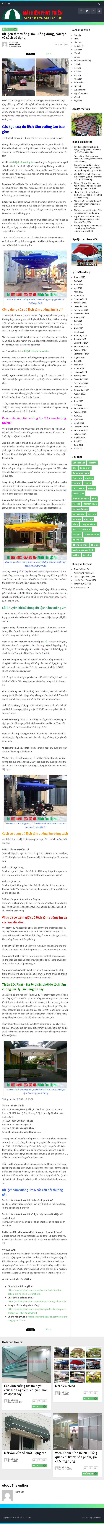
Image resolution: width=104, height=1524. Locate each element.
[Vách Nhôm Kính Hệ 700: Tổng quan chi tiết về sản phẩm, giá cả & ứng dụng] (77, 1431)
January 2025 (80, 339)
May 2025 (78, 324)
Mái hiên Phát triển (24, 1517)
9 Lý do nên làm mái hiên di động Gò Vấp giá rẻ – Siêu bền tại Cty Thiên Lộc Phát (87, 149)
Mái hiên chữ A (65, 1386)
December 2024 (81, 342)
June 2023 (78, 401)
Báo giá (77, 35)
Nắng (75, 524)
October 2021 (80, 434)
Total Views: (79, 583)
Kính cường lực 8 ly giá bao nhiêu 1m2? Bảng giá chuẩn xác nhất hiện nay (88, 158)
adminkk (15, 42)
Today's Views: (80, 569)
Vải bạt (77, 97)
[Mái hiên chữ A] (77, 1364)
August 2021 (79, 437)
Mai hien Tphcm (80, 509)
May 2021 (78, 448)
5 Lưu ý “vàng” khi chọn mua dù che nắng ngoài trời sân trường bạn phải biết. (88, 228)
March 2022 (79, 423)
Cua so (87, 483)
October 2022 (80, 412)
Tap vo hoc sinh (91, 534)
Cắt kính (78, 42)
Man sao (77, 519)
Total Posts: (80, 587)
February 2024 (80, 372)
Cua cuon (77, 478)
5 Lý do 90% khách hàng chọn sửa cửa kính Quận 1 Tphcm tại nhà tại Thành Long (88, 177)
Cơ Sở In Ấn (79, 46)
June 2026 (78, 284)
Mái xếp (77, 75)
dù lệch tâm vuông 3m (23, 162)
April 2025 (78, 328)
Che (74, 467)
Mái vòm (78, 71)
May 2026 (78, 288)
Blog (5, 29)
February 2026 (80, 299)
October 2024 (80, 350)
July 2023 (78, 397)
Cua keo (89, 478)
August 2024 (79, 357)
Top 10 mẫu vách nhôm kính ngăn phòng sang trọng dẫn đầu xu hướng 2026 (87, 219)
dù (46, 641)
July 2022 (78, 415)
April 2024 (78, 364)
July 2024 (78, 361)
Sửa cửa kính (79, 89)
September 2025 (81, 313)
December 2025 (81, 306)
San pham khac (88, 524)
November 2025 (81, 310)
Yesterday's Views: (82, 572)
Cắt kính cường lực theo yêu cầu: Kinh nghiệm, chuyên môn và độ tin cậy (26, 1390)
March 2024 (79, 368)
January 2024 (80, 375)
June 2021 (78, 444)
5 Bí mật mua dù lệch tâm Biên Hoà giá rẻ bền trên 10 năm (88, 211)
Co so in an (85, 467)
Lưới (94, 498)
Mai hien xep (78, 514)
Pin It (48, 53)
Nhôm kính (79, 82)
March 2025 (79, 331)
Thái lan (95, 544)
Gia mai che (78, 493)
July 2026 (78, 280)
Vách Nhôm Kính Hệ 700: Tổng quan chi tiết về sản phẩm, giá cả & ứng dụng (76, 1457)
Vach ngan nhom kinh (83, 550)
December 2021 (81, 426)
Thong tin (77, 539)
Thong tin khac (80, 544)
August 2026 (79, 277)
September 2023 (81, 390)
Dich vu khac (79, 488)
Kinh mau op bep (81, 498)
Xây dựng (78, 100)
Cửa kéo (77, 53)
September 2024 (81, 353)
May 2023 (78, 404)
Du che (91, 488)
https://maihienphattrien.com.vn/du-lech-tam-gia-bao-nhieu (37, 1301)
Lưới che (78, 64)
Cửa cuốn (78, 49)
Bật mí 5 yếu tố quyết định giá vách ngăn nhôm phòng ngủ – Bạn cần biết (87, 204)
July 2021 (78, 441)
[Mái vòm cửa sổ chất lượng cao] (26, 1431)
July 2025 (78, 321)
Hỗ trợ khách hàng (82, 60)
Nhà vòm (78, 78)
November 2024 (81, 346)
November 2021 (81, 430)
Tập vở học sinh (81, 93)
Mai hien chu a (90, 503)
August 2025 (79, 317)
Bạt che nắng (79, 462)
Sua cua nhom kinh (82, 529)
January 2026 (80, 302)
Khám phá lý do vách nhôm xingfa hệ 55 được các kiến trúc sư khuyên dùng (88, 195)
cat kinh (92, 462)
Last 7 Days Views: (82, 576)
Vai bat (76, 555)
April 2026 (78, 291)
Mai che (76, 503)
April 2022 (78, 419)
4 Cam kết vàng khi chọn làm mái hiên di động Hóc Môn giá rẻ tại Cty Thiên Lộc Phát (87, 186)
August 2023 (79, 393)
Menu (4, 3)
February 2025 (80, 335)
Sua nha (77, 534)
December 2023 (81, 379)
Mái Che (77, 67)
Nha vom (88, 519)
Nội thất (78, 86)
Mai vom (92, 514)
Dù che (17, 44)
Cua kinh (77, 483)
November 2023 (81, 383)
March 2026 (79, 295)
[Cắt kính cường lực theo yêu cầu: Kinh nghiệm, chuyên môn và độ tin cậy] (26, 1364)
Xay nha (87, 555)
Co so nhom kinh (81, 473)
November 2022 (81, 408)
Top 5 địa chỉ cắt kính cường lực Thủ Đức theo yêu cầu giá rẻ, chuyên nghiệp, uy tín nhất (87, 168)
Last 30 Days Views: (83, 580)
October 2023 (80, 386)
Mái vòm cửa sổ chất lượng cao (25, 1453)
